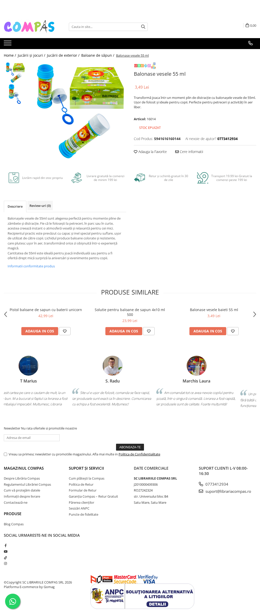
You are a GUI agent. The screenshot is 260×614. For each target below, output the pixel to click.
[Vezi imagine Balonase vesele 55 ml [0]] (14, 72)
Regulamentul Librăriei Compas (27, 484)
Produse (12, 513)
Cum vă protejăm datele (22, 490)
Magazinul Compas (24, 468)
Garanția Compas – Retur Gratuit (93, 496)
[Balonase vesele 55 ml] (77, 111)
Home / (10, 55)
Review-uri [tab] (40, 205)
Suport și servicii (86, 468)
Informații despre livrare (22, 496)
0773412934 (216, 484)
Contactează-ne (15, 502)
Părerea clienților (81, 502)
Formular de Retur (82, 490)
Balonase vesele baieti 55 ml (214, 309)
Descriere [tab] (15, 206)
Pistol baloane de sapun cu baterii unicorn (46, 309)
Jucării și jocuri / (32, 55)
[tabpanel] (77, 111)
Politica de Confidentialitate (139, 454)
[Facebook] (5, 545)
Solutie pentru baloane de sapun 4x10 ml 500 (130, 312)
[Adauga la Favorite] (65, 331)
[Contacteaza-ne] (250, 43)
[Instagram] (5, 563)
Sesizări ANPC (79, 508)
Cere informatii (191, 151)
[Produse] (8, 44)
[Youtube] (5, 551)
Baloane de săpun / (98, 55)
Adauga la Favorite (152, 151)
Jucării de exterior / (63, 55)
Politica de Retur (81, 484)
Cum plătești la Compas (86, 478)
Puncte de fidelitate (83, 514)
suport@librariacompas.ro (227, 491)
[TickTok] (5, 557)
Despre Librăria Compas (22, 478)
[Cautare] (143, 27)
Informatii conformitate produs (31, 266)
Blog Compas (14, 524)
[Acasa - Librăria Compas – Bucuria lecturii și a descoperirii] (29, 26)
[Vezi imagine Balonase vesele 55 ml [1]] (14, 94)
